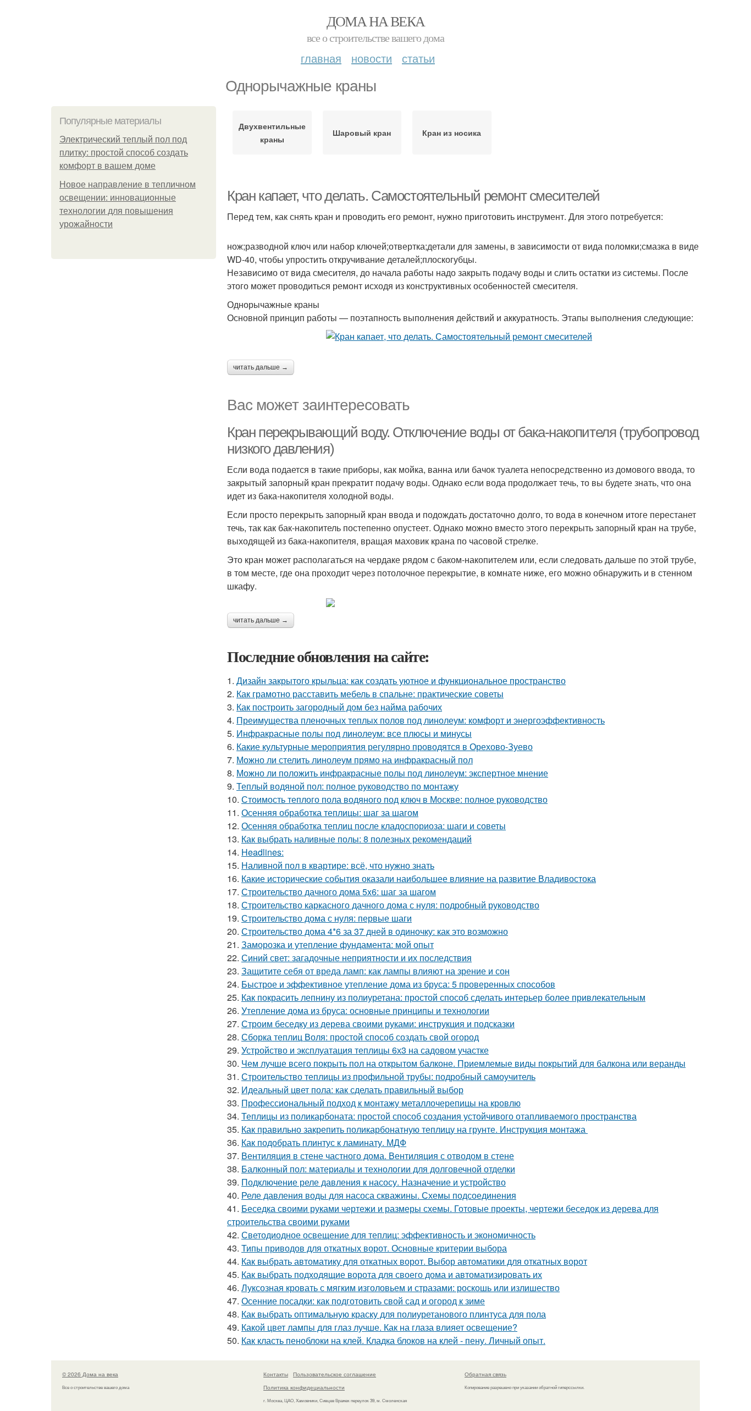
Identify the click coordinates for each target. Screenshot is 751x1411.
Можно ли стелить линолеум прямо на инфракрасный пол (354, 759)
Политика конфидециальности (304, 1387)
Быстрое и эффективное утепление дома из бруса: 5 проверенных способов (398, 984)
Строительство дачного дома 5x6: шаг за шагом (338, 891)
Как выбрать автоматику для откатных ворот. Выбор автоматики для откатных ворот (414, 1261)
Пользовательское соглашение (334, 1374)
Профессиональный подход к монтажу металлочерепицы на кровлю (381, 1102)
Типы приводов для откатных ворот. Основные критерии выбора (374, 1248)
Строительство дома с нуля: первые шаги (326, 918)
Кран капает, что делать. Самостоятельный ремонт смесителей (413, 196)
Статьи (418, 58)
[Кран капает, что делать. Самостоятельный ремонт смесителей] (463, 336)
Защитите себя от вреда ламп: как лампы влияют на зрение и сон (375, 970)
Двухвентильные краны (272, 132)
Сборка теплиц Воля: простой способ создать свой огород (360, 1036)
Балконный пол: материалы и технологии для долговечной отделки (378, 1168)
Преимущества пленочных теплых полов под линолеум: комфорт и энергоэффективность (420, 720)
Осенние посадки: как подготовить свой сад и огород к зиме (363, 1300)
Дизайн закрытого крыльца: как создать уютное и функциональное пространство (401, 680)
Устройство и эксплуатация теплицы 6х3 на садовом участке (365, 1050)
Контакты (275, 1374)
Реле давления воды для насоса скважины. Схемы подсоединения (378, 1195)
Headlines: (262, 852)
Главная (321, 58)
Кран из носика (451, 132)
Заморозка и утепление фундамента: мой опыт (337, 944)
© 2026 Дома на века (90, 1374)
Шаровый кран (362, 132)
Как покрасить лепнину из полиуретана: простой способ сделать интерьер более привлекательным (443, 997)
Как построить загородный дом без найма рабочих (339, 707)
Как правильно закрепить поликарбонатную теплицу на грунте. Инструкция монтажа (414, 1129)
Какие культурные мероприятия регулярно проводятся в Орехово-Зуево (384, 746)
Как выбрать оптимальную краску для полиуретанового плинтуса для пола (393, 1314)
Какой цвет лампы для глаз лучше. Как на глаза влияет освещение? (379, 1327)
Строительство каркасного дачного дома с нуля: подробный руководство (390, 905)
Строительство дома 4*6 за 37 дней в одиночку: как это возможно (374, 931)
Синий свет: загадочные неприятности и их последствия (356, 957)
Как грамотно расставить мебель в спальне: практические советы (370, 693)
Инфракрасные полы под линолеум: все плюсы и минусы (354, 733)
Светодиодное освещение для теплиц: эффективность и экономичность (388, 1234)
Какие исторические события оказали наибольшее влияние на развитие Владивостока (418, 878)
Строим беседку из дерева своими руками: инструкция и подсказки (378, 1023)
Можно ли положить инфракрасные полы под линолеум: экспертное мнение (392, 773)
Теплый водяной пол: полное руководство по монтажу (347, 786)
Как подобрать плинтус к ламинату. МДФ (323, 1142)
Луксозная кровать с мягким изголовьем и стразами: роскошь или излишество (400, 1287)
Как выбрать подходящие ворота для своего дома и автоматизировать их (391, 1274)
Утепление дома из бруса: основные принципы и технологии (365, 1010)
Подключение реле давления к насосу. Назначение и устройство (373, 1182)
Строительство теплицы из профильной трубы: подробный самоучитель (388, 1076)
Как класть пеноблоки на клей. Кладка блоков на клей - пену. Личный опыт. (393, 1340)
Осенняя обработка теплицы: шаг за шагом (329, 812)
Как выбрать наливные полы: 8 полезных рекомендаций (356, 839)
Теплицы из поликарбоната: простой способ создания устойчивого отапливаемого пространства (439, 1116)
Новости (371, 58)
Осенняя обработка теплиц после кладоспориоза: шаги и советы (373, 825)
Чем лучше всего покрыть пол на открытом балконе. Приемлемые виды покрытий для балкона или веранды (463, 1063)
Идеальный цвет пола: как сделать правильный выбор (352, 1089)
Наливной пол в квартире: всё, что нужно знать (337, 865)
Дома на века (376, 21)
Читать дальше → (260, 367)
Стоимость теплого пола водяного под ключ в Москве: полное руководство (394, 799)
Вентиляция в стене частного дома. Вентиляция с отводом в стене (377, 1155)
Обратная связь (485, 1374)
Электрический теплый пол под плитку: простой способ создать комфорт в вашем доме (123, 152)
